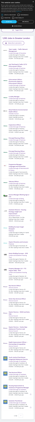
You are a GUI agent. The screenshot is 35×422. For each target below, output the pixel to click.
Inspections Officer (15, 125)
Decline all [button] (25, 21)
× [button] (33, 1)
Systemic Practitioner (15, 401)
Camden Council (14, 114)
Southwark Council (14, 215)
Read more (19, 11)
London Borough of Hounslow (17, 53)
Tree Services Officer (15, 372)
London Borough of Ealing (16, 198)
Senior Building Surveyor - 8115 (18, 253)
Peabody (11, 231)
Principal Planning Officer (17, 138)
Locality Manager (14, 96)
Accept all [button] (9, 21)
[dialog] (17, 14)
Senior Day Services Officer (17, 299)
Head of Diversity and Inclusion (18, 242)
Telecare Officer (14, 181)
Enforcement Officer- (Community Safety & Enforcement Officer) (15, 81)
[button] (17, 26)
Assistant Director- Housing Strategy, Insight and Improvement (17, 212)
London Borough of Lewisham (17, 361)
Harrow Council (13, 287)
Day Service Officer (15, 285)
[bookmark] (31, 58)
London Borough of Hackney (17, 68)
